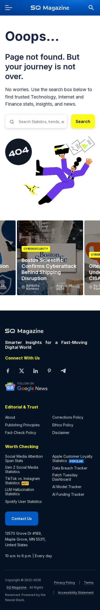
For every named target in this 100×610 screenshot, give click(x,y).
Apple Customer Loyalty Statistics (72, 458)
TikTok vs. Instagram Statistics (22, 480)
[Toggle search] (89, 7)
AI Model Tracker (67, 486)
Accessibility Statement (76, 592)
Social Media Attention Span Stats (24, 458)
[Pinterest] (49, 371)
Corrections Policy (67, 417)
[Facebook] (7, 371)
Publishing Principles (22, 425)
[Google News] (46, 386)
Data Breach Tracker (69, 468)
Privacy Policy (64, 582)
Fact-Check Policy (20, 432)
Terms (89, 582)
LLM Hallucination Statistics (19, 491)
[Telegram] (63, 371)
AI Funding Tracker (68, 494)
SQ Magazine (16, 587)
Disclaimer (60, 432)
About (10, 417)
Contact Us (22, 518)
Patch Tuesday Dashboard (65, 477)
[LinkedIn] (35, 371)
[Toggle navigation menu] (11, 7)
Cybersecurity (36, 249)
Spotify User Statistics (23, 501)
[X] (21, 371)
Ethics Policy (62, 425)
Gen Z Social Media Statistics (21, 469)
